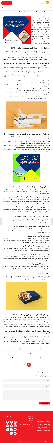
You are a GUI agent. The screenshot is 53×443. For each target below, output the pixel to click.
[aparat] (15, 425)
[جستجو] (3, 8)
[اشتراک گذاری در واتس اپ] (40, 358)
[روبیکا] (15, 433)
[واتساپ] (11, 433)
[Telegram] (11, 422)
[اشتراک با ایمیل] (13, 358)
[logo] (45, 3)
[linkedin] (7, 422)
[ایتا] (7, 429)
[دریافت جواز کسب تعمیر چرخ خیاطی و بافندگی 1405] (52, 221)
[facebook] (7, 425)
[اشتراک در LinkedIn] (26, 358)
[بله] (11, 429)
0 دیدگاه (18, 348)
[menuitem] (50, 8)
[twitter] (11, 425)
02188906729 (7, 3)
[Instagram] (15, 422)
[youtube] (15, 429)
